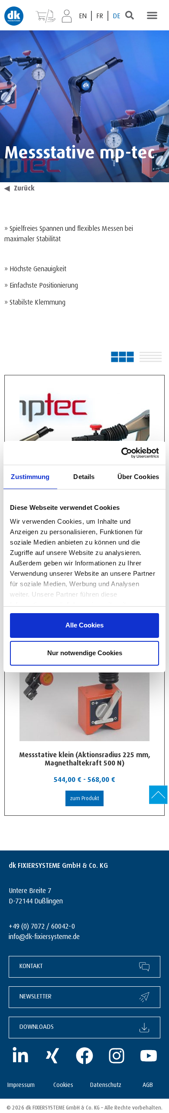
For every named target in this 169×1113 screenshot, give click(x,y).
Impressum (21, 1083)
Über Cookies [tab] (138, 476)
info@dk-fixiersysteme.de (44, 935)
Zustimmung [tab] (30, 476)
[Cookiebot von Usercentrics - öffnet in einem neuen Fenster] (121, 453)
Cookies (63, 1083)
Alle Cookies (84, 625)
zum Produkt (84, 797)
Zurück (19, 187)
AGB (148, 1083)
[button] (151, 15)
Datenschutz (105, 1083)
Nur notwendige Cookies (84, 653)
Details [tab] (83, 476)
